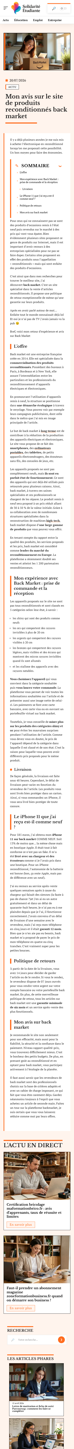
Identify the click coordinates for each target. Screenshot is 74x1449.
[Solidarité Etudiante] (26, 8)
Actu (12, 87)
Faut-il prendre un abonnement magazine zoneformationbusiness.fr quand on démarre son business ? (35, 1294)
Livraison (27, 189)
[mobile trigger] (7, 8)
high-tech (53, 521)
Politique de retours (30, 205)
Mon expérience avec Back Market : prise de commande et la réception (39, 180)
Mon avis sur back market (34, 212)
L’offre (23, 172)
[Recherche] (54, 8)
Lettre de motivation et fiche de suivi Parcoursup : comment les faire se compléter (33, 1408)
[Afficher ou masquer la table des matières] (55, 166)
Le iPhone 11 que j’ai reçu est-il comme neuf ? (37, 197)
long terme (48, 431)
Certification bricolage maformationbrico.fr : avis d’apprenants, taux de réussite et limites (34, 1211)
